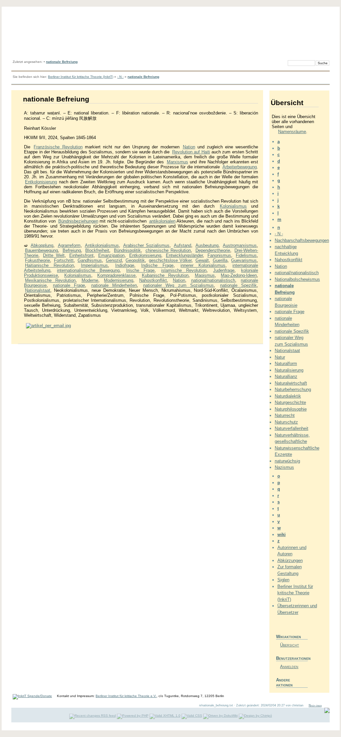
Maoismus (205, 275)
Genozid (114, 260)
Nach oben (315, 705)
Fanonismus (219, 255)
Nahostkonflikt (153, 280)
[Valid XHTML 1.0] (165, 715)
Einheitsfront (81, 255)
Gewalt (202, 260)
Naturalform (286, 363)
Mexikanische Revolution (50, 280)
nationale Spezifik (238, 285)
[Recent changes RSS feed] (92, 715)
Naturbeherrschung (293, 389)
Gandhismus (90, 260)
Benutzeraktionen (292, 658)
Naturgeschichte (290, 402)
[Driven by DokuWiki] (220, 715)
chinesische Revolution (168, 250)
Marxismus (177, 161)
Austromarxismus (240, 245)
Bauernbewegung (41, 250)
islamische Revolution (183, 270)
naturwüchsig (287, 461)
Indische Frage (157, 265)
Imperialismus (94, 265)
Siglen (283, 579)
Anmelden (289, 666)
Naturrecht (285, 415)
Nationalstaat (37, 290)
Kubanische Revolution (165, 275)
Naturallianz (286, 376)
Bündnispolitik (127, 250)
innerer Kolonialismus (202, 265)
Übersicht (289, 645)
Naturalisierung (289, 370)
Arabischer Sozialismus (146, 245)
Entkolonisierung (41, 181)
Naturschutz (286, 422)
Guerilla (220, 260)
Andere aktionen (284, 682)
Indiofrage (124, 265)
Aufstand (182, 245)
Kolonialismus (233, 206)
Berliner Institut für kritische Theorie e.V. (126, 696)
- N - (120, 77)
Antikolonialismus (102, 245)
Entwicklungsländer (184, 255)
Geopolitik (135, 260)
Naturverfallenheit (291, 428)
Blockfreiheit (97, 250)
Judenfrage (223, 270)
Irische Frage (140, 270)
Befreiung (72, 250)
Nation (189, 146)
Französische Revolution (58, 146)
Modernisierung (118, 280)
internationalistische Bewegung (88, 270)
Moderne (90, 280)
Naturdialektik (288, 396)
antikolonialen (162, 221)
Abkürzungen (290, 560)
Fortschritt (64, 260)
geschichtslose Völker (170, 260)
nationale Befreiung (62, 62)
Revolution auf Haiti (191, 151)
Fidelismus (246, 255)
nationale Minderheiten (114, 285)
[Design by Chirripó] (255, 715)
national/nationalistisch (213, 280)
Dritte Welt (53, 255)
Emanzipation (111, 255)
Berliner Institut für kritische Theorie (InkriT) (80, 77)
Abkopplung (42, 245)
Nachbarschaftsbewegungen (302, 240)
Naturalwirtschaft (291, 383)
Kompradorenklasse (116, 275)
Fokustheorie (37, 260)
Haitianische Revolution (49, 265)
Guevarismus (244, 260)
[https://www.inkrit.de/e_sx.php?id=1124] (48, 325)
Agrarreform (69, 245)
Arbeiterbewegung (239, 166)
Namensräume (292, 131)
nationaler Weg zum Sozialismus (178, 285)
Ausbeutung (206, 245)
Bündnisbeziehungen (78, 221)
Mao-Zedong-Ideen (239, 275)
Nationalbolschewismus (297, 279)
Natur (280, 357)
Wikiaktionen (288, 636)
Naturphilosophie (291, 409)
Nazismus (284, 467)
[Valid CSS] (191, 715)
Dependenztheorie (212, 250)
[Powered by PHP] (133, 715)
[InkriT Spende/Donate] (32, 696)
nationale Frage (69, 285)
